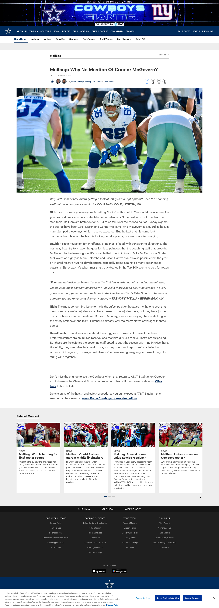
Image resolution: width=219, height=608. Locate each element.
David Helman (109, 82)
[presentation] (201, 497)
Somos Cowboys (95, 552)
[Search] (179, 31)
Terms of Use (56, 528)
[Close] (214, 598)
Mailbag (55, 55)
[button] (106, 496)
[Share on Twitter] (153, 83)
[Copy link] (165, 81)
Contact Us (95, 538)
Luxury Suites (130, 538)
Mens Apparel (164, 523)
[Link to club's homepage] (8, 30)
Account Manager (130, 523)
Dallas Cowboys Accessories (164, 543)
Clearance (164, 547)
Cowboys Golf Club (95, 547)
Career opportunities (56, 543)
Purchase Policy (55, 533)
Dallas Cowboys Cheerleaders (95, 523)
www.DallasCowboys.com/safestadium (109, 398)
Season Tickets (130, 528)
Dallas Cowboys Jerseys (164, 538)
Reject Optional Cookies (168, 598)
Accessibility (56, 547)
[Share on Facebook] (147, 83)
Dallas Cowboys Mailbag (81, 82)
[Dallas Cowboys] (109, 585)
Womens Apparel (164, 528)
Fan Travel (130, 547)
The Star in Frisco (95, 533)
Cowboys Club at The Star (95, 543)
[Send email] (159, 83)
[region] (109, 598)
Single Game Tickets (130, 533)
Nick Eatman (97, 82)
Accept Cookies (192, 598)
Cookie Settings (143, 598)
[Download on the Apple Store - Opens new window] (98, 571)
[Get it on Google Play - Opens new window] (119, 572)
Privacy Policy (55, 523)
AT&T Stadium (95, 528)
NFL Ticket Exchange (130, 543)
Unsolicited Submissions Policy (55, 538)
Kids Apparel (165, 533)
